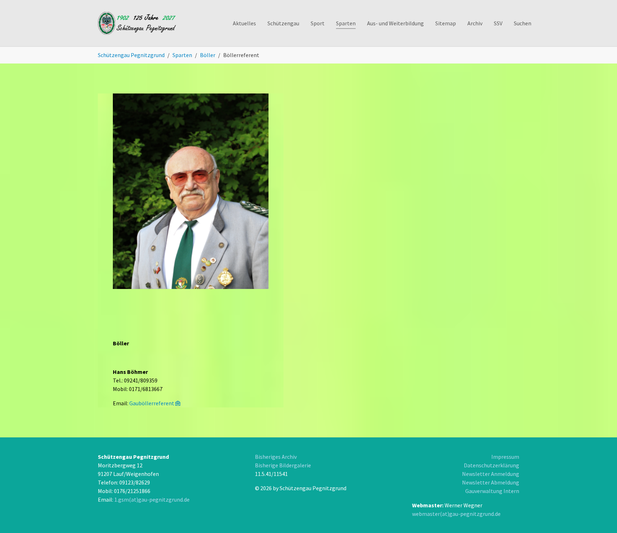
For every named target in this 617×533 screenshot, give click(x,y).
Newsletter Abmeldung (490, 482)
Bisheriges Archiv (276, 456)
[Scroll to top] (583, 499)
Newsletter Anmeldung (490, 473)
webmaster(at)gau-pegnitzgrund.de (456, 513)
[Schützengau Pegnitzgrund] (137, 23)
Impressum (505, 456)
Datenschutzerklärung (491, 465)
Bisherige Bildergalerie (283, 465)
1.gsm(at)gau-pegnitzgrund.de (152, 499)
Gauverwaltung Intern (492, 490)
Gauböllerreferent (151, 403)
